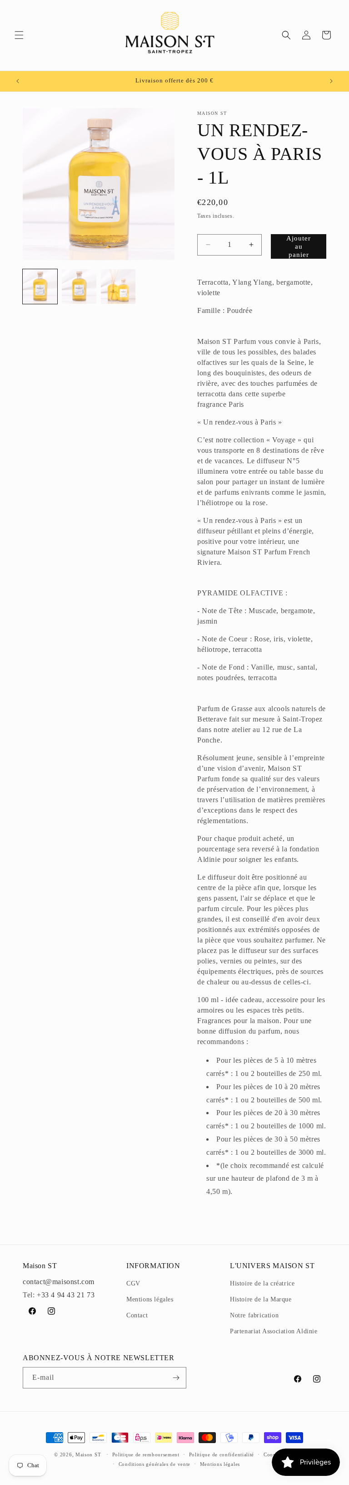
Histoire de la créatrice (262, 1283)
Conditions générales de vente (154, 1464)
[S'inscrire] (176, 1377)
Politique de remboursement (145, 1454)
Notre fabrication (254, 1315)
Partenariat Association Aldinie (274, 1331)
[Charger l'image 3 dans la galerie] (118, 286)
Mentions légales (150, 1299)
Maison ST (89, 1454)
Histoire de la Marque (261, 1299)
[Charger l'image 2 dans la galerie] (79, 286)
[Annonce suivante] (331, 81)
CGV (133, 1283)
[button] (19, 35)
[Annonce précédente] (18, 81)
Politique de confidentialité (221, 1454)
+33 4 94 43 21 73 (66, 1295)
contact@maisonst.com (59, 1281)
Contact (137, 1315)
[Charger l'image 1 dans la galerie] (40, 286)
